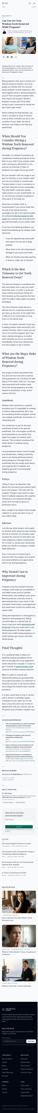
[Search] (30, 3)
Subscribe (19, 826)
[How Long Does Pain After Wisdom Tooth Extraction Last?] (19, 906)
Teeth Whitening (7, 1072)
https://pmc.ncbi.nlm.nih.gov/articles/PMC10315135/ (20, 741)
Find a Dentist (7, 16)
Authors (4, 1089)
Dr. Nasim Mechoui (17, 774)
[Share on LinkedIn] (11, 57)
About (3, 7)
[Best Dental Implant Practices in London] (19, 845)
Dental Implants (7, 1059)
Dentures (5, 1076)
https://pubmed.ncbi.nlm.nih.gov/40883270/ (18, 751)
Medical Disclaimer (27, 1096)
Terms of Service (26, 1089)
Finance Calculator (27, 1069)
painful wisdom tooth (24, 667)
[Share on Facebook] (7, 57)
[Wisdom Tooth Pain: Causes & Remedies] (19, 973)
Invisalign (5, 1069)
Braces (4, 1065)
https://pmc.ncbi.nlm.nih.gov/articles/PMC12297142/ (20, 760)
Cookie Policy (25, 1092)
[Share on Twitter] (3, 57)
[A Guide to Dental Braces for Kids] (19, 875)
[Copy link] (15, 57)
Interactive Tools (26, 1072)
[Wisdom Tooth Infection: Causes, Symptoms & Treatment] (19, 940)
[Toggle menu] (34, 3)
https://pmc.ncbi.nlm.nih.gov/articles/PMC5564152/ (20, 732)
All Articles (24, 1059)
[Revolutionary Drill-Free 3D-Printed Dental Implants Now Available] (19, 865)
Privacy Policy (25, 1085)
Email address (9, 819)
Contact (34, 7)
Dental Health (25, 1062)
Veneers (4, 1062)
